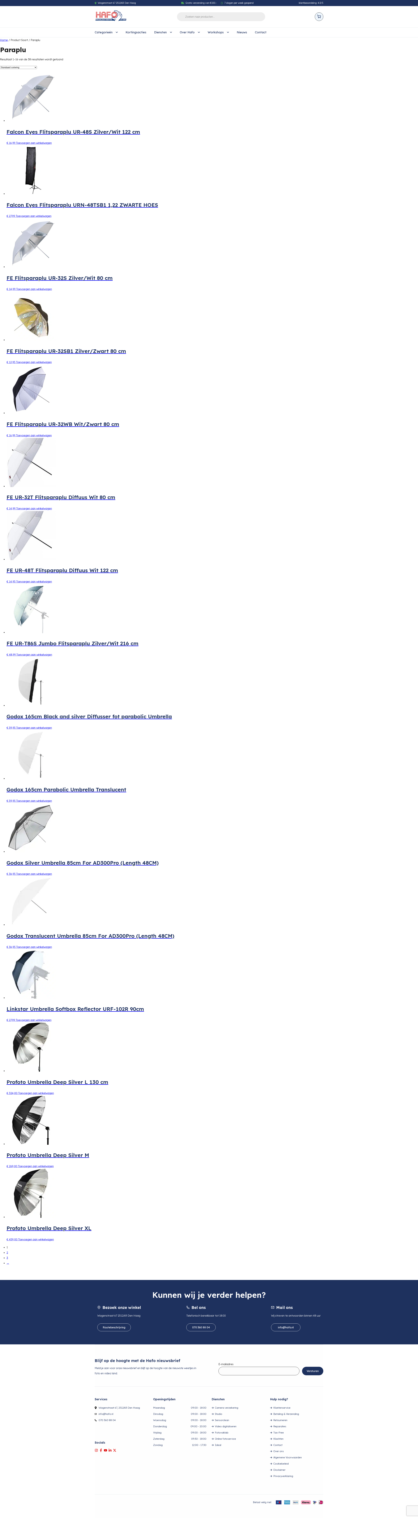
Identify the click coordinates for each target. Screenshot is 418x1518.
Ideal (218, 1445)
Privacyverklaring (283, 1476)
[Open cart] (319, 16)
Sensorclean (222, 1420)
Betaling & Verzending (286, 1413)
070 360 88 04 (201, 1327)
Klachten (278, 1438)
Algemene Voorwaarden (287, 1457)
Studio (218, 1413)
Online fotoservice (225, 1438)
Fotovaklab (221, 1432)
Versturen (313, 1371)
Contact (260, 32)
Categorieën (104, 32)
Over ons (278, 1451)
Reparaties (279, 1426)
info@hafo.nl (286, 1327)
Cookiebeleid (281, 1463)
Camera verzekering (226, 1407)
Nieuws (242, 32)
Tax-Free (278, 1432)
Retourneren (280, 1420)
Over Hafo (187, 32)
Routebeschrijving (114, 1327)
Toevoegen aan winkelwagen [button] (34, 143)
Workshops (216, 32)
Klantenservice (281, 1407)
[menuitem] (106, 32)
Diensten (160, 32)
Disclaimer (279, 1469)
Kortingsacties (136, 32)
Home (4, 40)
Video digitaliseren (225, 1426)
